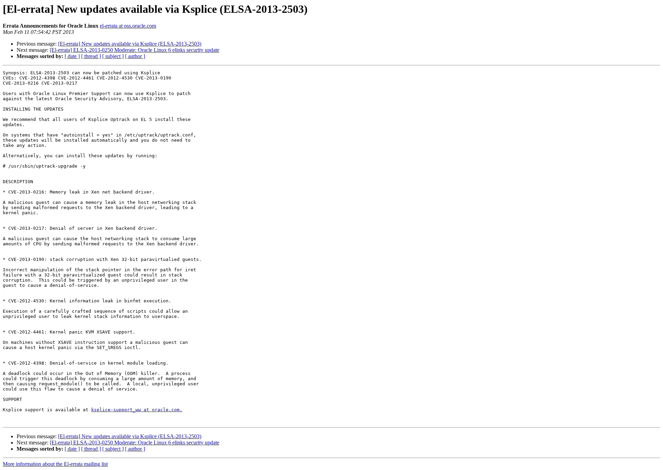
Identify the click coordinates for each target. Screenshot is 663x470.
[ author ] (135, 56)
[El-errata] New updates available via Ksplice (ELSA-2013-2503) (129, 44)
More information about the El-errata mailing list (55, 464)
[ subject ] (113, 56)
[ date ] (72, 56)
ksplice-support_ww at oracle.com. (136, 409)
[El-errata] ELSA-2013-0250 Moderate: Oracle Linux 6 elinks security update (134, 50)
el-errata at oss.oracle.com (128, 26)
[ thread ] (91, 56)
